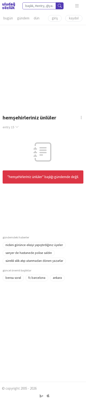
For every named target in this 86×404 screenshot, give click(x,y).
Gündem (23, 18)
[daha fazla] (77, 6)
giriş (55, 18)
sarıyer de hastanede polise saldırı (28, 253)
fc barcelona (36, 278)
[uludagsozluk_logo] (8, 5)
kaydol (74, 18)
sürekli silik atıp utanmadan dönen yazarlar (34, 261)
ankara (57, 278)
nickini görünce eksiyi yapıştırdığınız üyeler (34, 245)
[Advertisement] (43, 68)
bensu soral (13, 278)
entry (8, 127)
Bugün (8, 18)
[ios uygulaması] (48, 395)
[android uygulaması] (42, 395)
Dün (36, 18)
